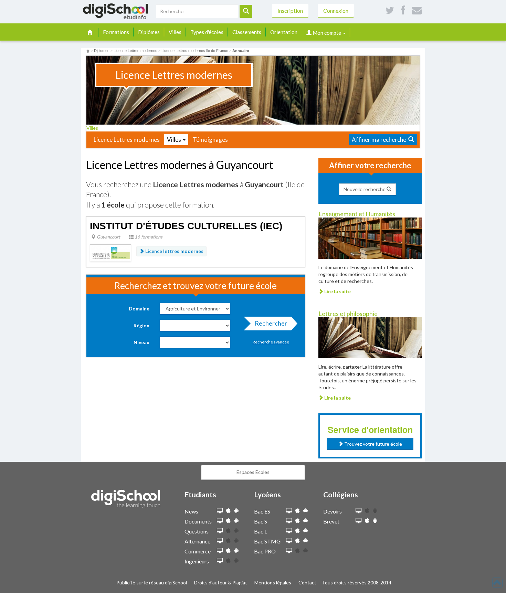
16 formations (148, 237)
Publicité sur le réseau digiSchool (151, 582)
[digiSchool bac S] (289, 521)
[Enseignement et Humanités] (370, 237)
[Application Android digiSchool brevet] (375, 520)
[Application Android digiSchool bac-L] (305, 530)
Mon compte (327, 33)
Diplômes (149, 32)
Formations (116, 32)
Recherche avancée (271, 342)
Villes (175, 32)
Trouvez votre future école (372, 444)
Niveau (141, 342)
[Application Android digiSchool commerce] (236, 550)
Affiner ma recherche (380, 139)
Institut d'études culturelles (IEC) (186, 226)
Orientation (283, 32)
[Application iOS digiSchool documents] (228, 520)
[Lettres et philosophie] (370, 337)
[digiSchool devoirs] (358, 511)
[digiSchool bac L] (289, 531)
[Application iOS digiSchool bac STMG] (298, 540)
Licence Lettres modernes (127, 139)
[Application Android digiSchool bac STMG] (305, 540)
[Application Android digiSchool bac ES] (305, 510)
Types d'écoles (206, 32)
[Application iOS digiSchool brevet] (367, 520)
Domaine (139, 308)
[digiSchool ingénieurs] (219, 561)
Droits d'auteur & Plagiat (220, 582)
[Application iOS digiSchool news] (228, 510)
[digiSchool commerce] (219, 551)
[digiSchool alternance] (219, 541)
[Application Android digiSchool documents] (236, 520)
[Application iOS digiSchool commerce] (228, 550)
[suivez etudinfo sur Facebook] (403, 10)
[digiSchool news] (219, 511)
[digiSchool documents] (219, 521)
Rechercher (271, 323)
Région (141, 325)
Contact (307, 582)
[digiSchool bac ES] (289, 511)
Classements (246, 32)
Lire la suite (337, 291)
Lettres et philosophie (348, 313)
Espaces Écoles (253, 472)
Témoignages (210, 139)
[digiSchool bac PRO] (289, 551)
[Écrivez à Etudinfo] (417, 10)
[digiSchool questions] (219, 531)
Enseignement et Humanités (356, 214)
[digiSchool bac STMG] (289, 541)
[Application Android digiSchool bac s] (305, 520)
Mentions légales (272, 582)
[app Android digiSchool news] (236, 510)
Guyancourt (108, 237)
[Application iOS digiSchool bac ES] (298, 510)
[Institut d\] (110, 252)
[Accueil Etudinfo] (88, 51)
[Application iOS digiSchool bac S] (298, 520)
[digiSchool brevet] (358, 521)
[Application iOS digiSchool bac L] (298, 530)
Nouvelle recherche (365, 189)
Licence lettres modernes (173, 251)
